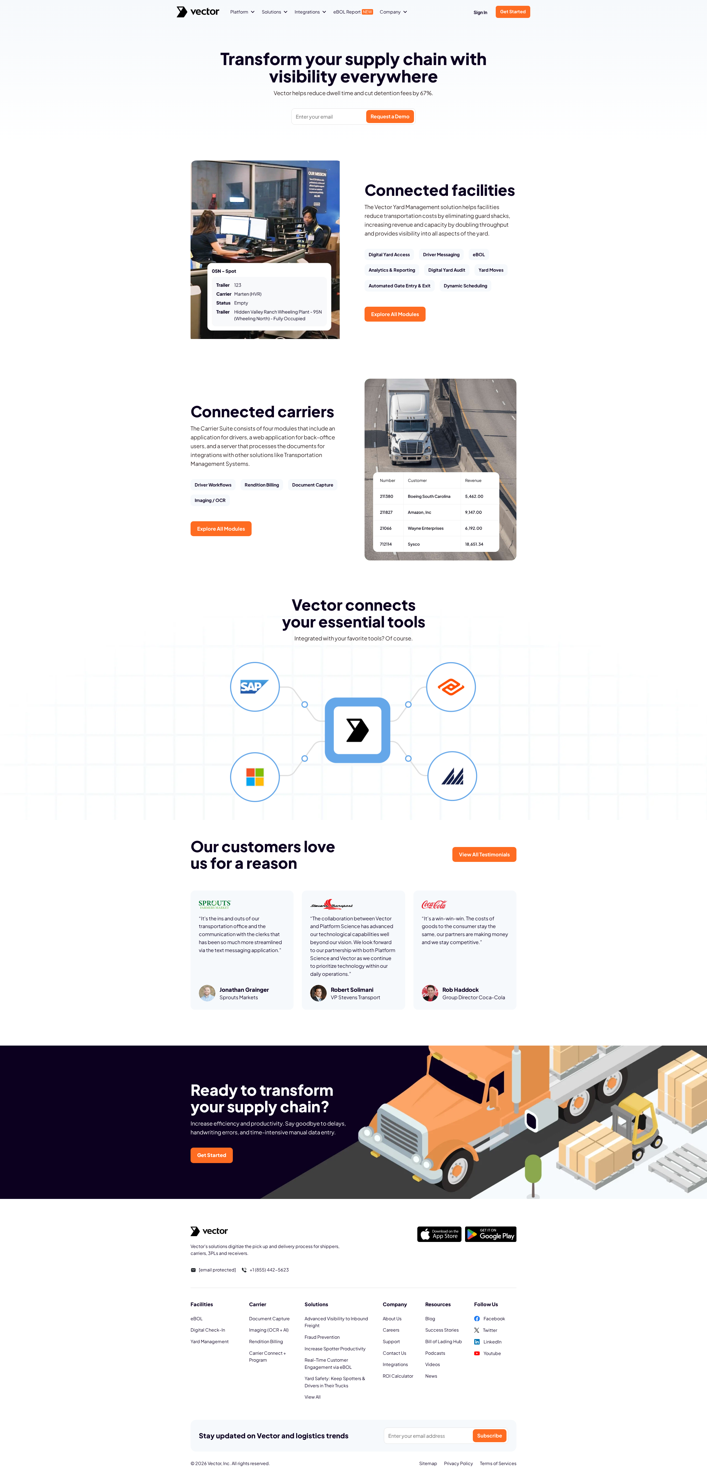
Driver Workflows (213, 485)
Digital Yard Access (389, 254)
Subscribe (489, 1435)
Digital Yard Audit (446, 270)
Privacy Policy (458, 1463)
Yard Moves (491, 270)
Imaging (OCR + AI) (269, 1330)
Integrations (395, 1364)
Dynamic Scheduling (465, 285)
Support (391, 1341)
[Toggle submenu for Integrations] (324, 11)
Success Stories (442, 1330)
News (431, 1376)
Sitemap (428, 1463)
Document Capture (312, 485)
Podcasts (435, 1353)
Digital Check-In (208, 1330)
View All (313, 1397)
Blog (430, 1318)
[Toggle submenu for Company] (405, 11)
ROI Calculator (398, 1376)
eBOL (479, 254)
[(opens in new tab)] (439, 1233)
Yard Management (210, 1341)
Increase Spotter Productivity (335, 1348)
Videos (432, 1364)
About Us (392, 1318)
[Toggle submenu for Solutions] (285, 11)
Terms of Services (498, 1463)
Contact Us (394, 1353)
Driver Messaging (441, 254)
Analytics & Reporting (392, 270)
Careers (391, 1330)
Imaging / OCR (210, 500)
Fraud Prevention (322, 1337)
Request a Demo (390, 116)
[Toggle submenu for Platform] (253, 11)
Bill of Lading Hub (443, 1341)
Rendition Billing (262, 485)
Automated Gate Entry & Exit (400, 285)
